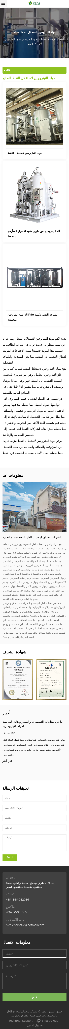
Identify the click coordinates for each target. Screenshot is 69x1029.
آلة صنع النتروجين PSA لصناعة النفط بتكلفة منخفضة (32, 317)
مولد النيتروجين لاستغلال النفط (25, 153)
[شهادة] (18, 679)
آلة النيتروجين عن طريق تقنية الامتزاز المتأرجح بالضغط (34, 234)
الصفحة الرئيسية (56, 39)
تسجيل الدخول (34, 1025)
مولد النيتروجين (29, 39)
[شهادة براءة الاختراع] (51, 679)
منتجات (42, 39)
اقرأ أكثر (7, 761)
